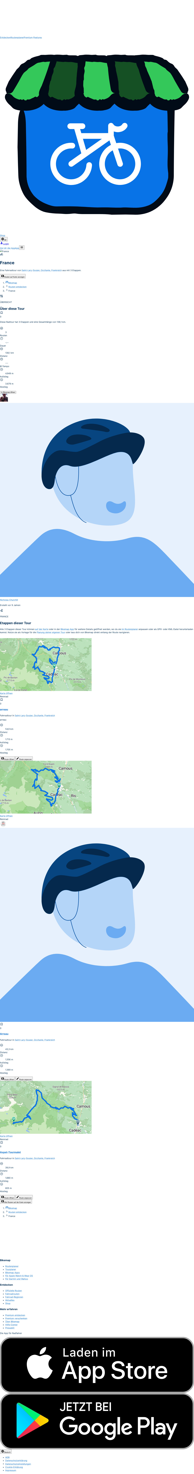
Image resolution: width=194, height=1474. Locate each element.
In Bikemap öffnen (8, 392)
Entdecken (5, 37)
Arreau (4, 1033)
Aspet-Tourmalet (10, 1152)
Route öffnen (9, 759)
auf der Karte (41, 629)
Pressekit (9, 1328)
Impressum (10, 1470)
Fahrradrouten (12, 1294)
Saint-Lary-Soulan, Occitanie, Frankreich (42, 270)
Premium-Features (33, 37)
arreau (4, 709)
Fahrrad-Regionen (14, 1297)
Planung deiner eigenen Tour (51, 632)
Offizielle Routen (13, 1290)
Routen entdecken (17, 286)
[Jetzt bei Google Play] (97, 1421)
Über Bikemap (12, 1321)
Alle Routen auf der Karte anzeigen (17, 1202)
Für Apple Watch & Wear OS (19, 1275)
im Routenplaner (130, 629)
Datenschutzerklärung (16, 1460)
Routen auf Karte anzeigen (14, 277)
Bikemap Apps (12, 1272)
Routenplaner (17, 37)
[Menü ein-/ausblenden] (21, 247)
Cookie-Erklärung (14, 1467)
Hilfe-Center (11, 1324)
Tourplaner (10, 1269)
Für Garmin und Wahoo (16, 1279)
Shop (7, 1303)
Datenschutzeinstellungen (18, 1464)
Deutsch (7, 1452)
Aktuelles (9, 1300)
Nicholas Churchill (9, 600)
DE (5, 240)
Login (6, 243)
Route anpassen (25, 759)
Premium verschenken (16, 1318)
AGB (7, 1457)
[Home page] (97, 18)
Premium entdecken (15, 1315)
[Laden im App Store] (97, 1365)
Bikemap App (67, 629)
